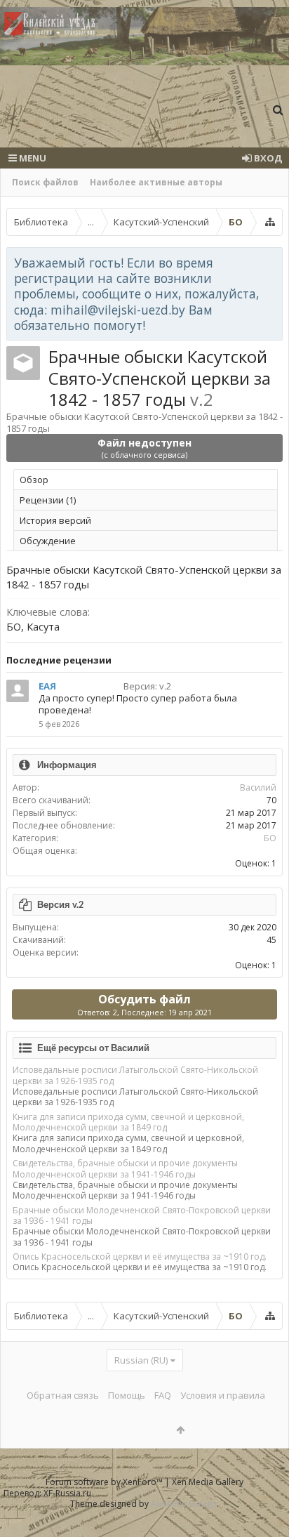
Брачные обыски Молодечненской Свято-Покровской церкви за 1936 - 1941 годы (142, 1215)
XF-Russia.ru (67, 1493)
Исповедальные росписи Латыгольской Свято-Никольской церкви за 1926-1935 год (135, 1075)
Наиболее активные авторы (156, 182)
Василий (258, 787)
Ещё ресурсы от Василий (93, 1047)
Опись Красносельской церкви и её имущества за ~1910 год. (140, 1256)
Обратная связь (63, 1395)
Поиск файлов (45, 182)
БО (270, 838)
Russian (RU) (141, 1360)
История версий (55, 520)
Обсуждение (48, 540)
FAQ (162, 1395)
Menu (31, 158)
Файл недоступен (144, 448)
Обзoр (34, 479)
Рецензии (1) (48, 500)
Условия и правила (222, 1395)
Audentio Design (184, 1504)
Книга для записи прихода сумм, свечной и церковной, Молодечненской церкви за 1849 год (128, 1122)
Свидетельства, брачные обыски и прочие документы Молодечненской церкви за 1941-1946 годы (125, 1168)
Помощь (126, 1395)
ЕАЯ (47, 686)
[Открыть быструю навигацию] (270, 222)
